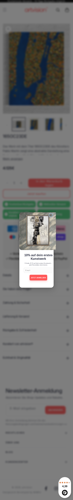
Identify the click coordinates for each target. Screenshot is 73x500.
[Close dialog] (51, 215)
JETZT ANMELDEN (38, 277)
